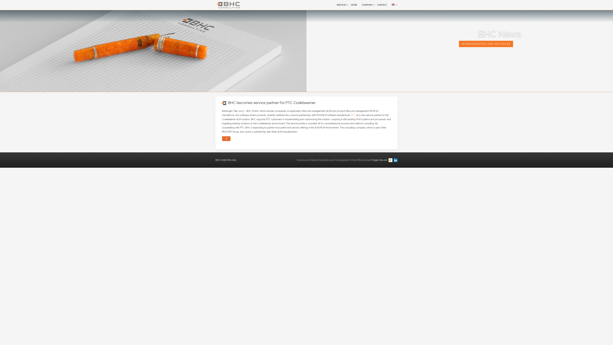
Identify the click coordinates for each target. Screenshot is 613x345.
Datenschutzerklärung (321, 160)
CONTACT (382, 5)
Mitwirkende (363, 160)
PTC (353, 115)
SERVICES (341, 5)
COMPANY (367, 5)
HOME (354, 5)
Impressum (303, 160)
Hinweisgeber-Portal (345, 160)
